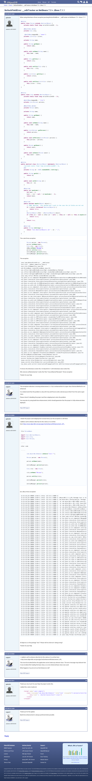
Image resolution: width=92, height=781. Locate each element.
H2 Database (85, 758)
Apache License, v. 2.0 (29, 773)
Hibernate (72, 756)
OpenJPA (80, 756)
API (49, 2)
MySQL (64, 758)
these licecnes (54, 773)
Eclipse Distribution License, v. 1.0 (38, 771)
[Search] (78, 2)
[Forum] (81, 2)
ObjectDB (77, 759)
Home (5, 5)
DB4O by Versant (79, 758)
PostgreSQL (68, 758)
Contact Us (43, 762)
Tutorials (53, 2)
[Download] (84, 2)
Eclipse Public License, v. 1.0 (24, 771)
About (39, 2)
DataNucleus (84, 756)
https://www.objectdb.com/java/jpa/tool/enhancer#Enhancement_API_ (44, 424)
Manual (44, 2)
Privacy (6, 759)
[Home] (5, 2)
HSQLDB (74, 758)
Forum (10, 5)
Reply (7, 736)
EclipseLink (76, 756)
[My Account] (87, 2)
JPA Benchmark (76, 762)
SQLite (73, 759)
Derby (71, 758)
